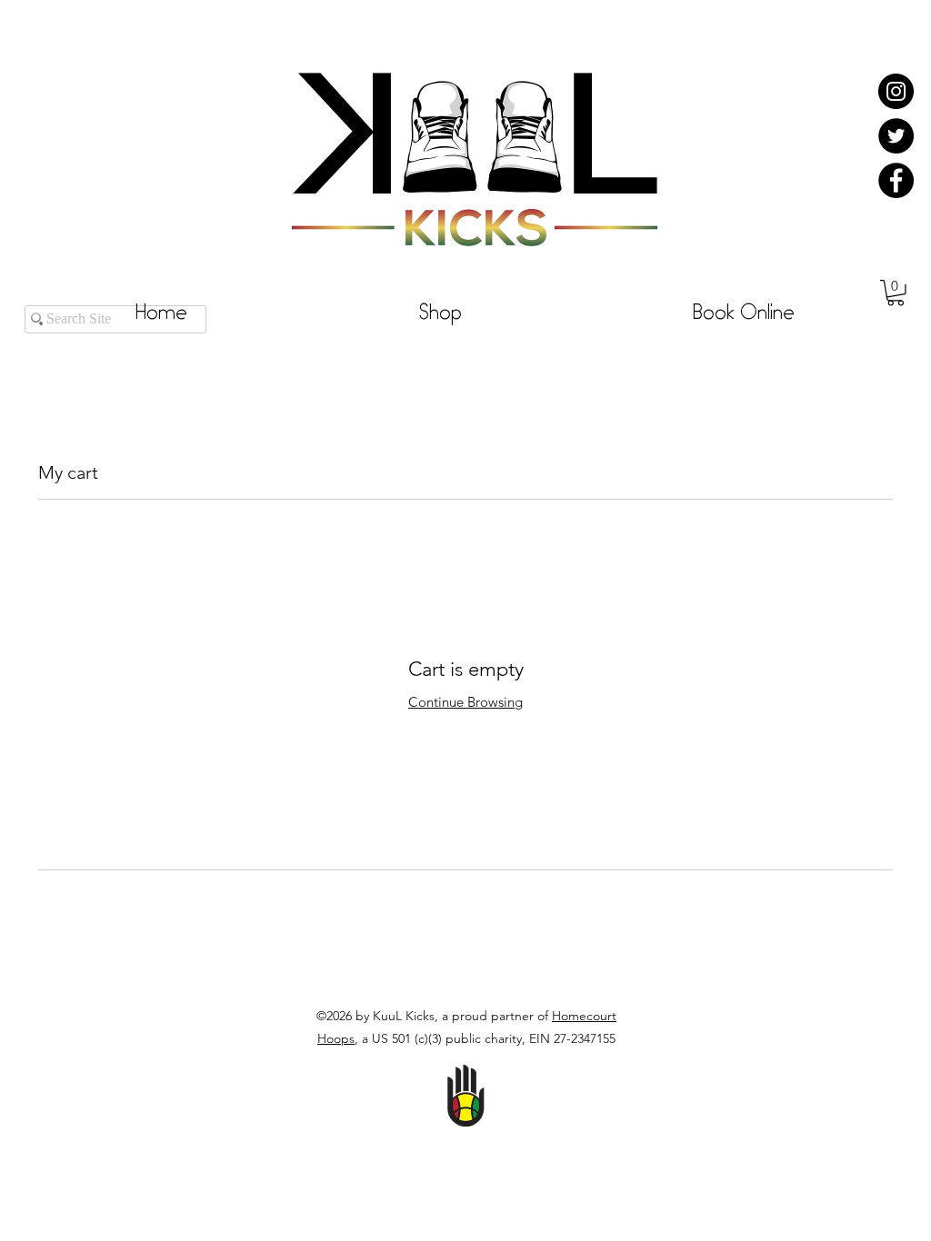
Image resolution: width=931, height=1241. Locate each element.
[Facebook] (896, 180)
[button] (895, 293)
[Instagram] (896, 91)
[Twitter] (896, 136)
